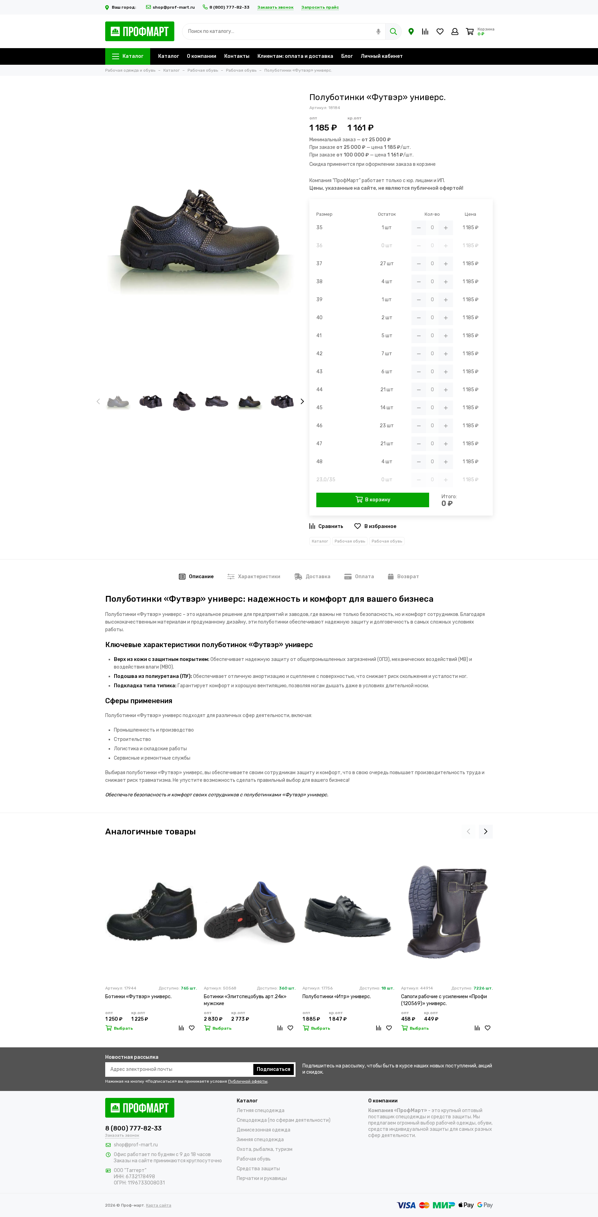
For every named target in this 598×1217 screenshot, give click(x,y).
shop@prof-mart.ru (174, 7)
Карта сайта (158, 1205)
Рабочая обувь (350, 541)
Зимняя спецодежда (260, 1140)
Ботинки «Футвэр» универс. (138, 997)
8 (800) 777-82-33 (229, 7)
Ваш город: (124, 7)
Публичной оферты (248, 1081)
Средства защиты (258, 1169)
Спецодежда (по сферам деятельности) (283, 1120)
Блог (347, 56)
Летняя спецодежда (260, 1110)
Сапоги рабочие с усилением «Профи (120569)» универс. (444, 1000)
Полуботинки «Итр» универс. (336, 997)
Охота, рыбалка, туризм (264, 1149)
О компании (201, 56)
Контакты (237, 56)
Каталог (133, 56)
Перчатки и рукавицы (262, 1178)
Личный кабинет (382, 56)
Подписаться (273, 1069)
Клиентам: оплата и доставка (295, 56)
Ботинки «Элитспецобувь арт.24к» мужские (245, 1000)
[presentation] (98, 402)
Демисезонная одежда (263, 1130)
